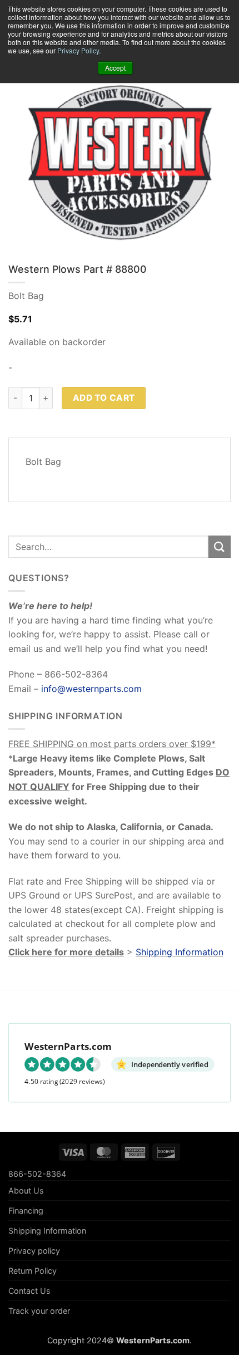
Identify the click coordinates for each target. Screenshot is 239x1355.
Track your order (39, 1310)
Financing (25, 1210)
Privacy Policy (78, 50)
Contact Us (29, 1290)
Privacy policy (34, 1250)
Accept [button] (115, 67)
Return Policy (32, 1270)
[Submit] (219, 546)
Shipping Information (179, 952)
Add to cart (104, 397)
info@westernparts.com (91, 688)
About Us (26, 1190)
